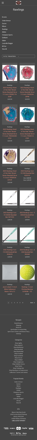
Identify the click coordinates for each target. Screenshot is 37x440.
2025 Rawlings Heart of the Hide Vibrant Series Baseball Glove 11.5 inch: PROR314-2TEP (27, 133)
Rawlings (5, 29)
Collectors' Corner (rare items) (19, 372)
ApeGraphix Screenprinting (18, 329)
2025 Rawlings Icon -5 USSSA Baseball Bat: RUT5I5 (27, 215)
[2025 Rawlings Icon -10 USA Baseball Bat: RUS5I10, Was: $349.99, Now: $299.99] (27, 156)
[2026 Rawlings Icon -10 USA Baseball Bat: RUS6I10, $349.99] (9, 235)
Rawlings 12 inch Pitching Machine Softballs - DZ (27, 289)
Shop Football (18, 353)
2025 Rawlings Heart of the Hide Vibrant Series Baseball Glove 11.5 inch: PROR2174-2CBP (10, 92)
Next (31, 302)
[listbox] (14, 56)
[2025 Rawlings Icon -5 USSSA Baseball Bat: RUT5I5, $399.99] (27, 198)
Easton (4, 23)
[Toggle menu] (2, 2)
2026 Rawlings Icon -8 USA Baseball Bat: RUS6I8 (27, 252)
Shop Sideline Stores (18, 364)
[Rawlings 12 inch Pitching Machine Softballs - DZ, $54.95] (27, 272)
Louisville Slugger (7, 43)
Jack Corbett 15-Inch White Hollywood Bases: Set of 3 (10, 289)
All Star (4, 46)
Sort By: (5, 56)
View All (4, 49)
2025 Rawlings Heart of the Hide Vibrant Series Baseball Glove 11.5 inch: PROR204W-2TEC (9, 133)
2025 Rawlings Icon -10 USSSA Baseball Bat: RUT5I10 (9, 215)
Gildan (4, 40)
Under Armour (6, 21)
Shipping (18, 325)
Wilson (4, 26)
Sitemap (18, 333)
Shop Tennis (18, 366)
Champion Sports (7, 35)
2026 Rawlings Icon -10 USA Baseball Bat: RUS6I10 (9, 252)
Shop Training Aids (18, 368)
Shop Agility (18, 343)
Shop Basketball (18, 351)
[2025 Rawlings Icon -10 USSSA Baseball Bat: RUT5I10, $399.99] (9, 198)
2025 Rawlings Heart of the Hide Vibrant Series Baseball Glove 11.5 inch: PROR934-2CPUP (10, 175)
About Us (18, 327)
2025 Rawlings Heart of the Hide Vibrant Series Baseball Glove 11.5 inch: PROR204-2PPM (27, 92)
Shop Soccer (18, 358)
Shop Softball (18, 360)
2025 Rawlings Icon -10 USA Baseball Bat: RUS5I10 (27, 173)
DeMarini (4, 38)
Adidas (4, 32)
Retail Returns (18, 323)
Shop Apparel (18, 345)
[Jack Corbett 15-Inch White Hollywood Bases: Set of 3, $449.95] (9, 272)
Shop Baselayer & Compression (18, 370)
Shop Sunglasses (18, 362)
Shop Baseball (18, 349)
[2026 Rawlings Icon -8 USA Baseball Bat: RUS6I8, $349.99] (27, 235)
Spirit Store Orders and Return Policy (19, 331)
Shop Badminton (18, 347)
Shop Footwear (18, 356)
